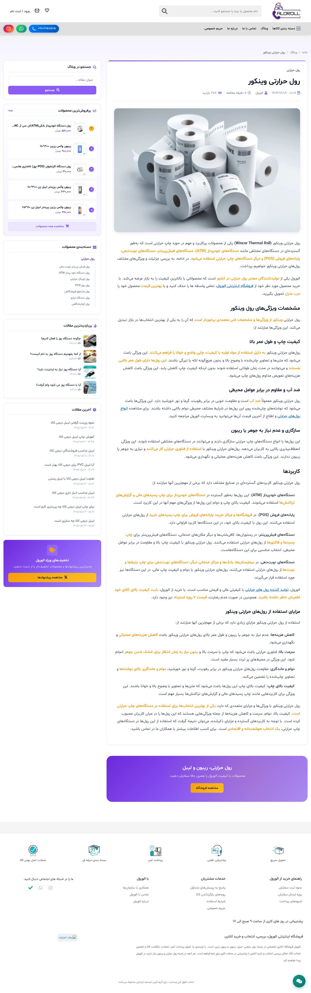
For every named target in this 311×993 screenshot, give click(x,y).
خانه (305, 52)
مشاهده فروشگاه (207, 788)
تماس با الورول (139, 894)
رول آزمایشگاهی (81, 304)
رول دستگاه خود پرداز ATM (74, 273)
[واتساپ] (21, 29)
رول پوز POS (82, 285)
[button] (299, 981)
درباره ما (232, 28)
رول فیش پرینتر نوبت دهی (74, 267)
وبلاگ (264, 28)
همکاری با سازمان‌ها (136, 888)
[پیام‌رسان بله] (30, 887)
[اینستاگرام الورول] (50, 887)
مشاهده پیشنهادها (51, 577)
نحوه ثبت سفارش (290, 888)
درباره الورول (141, 901)
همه (10, 110)
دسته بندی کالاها (284, 28)
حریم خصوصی (213, 28)
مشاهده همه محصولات (50, 226)
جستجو (50, 90)
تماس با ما (249, 28)
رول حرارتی (87, 259)
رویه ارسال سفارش (290, 894)
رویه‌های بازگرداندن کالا (210, 894)
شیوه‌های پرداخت (290, 901)
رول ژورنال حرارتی (80, 279)
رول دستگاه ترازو (80, 298)
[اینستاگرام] (8, 29)
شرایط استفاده (216, 901)
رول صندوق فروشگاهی (77, 291)
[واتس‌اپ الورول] (40, 887)
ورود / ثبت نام (20, 11)
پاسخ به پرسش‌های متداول (207, 888)
